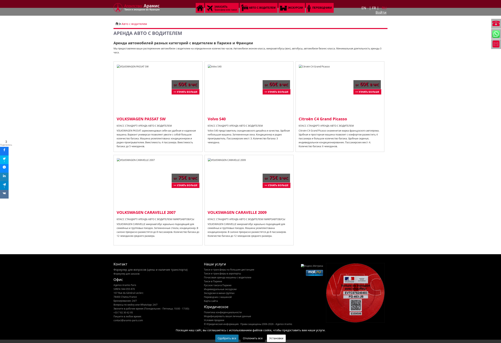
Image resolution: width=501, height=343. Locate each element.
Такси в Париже (213, 281)
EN (364, 7)
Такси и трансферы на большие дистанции (229, 269)
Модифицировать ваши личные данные (227, 316)
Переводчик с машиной (218, 297)
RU (384, 7)
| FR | (374, 7)
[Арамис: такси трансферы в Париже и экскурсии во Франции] (137, 11)
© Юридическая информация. (221, 324)
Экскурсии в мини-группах (219, 293)
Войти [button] (381, 12)
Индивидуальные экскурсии (220, 289)
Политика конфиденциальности (223, 312)
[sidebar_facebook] (4, 151)
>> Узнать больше (185, 91)
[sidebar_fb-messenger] (4, 168)
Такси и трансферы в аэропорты (222, 273)
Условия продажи (214, 320)
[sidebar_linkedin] (4, 177)
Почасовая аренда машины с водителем (227, 277)
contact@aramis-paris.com (128, 320)
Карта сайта (211, 301)
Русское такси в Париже (218, 285)
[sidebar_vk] (4, 194)
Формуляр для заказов (127, 273)
